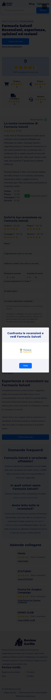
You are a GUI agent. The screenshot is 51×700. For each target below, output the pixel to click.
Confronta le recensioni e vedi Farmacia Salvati (25, 335)
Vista (25, 365)
